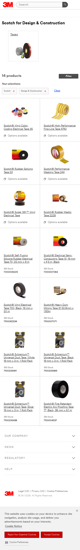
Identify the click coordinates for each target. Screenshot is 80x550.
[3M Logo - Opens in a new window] (8, 4)
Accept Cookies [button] (51, 535)
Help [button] (8, 469)
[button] (16, 542)
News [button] (9, 447)
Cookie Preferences (57, 491)
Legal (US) (23, 491)
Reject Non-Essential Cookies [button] (22, 535)
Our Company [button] (16, 436)
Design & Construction (31, 91)
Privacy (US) (38, 491)
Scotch (7, 91)
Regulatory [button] (15, 458)
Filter (69, 76)
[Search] (65, 4)
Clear (57, 91)
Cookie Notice (13, 526)
